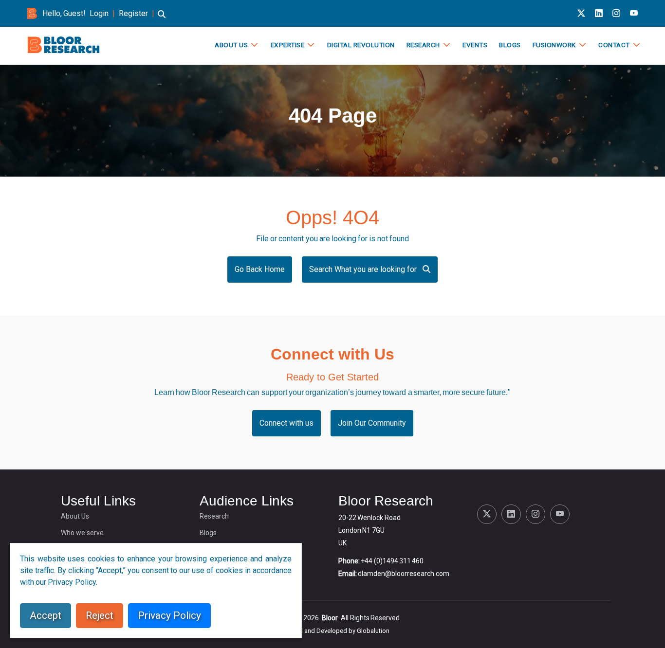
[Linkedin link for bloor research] (599, 13)
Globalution (373, 630)
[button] (162, 18)
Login (99, 13)
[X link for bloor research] (581, 13)
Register (133, 13)
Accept (45, 615)
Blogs (510, 45)
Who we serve (82, 532)
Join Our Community (372, 423)
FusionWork (554, 45)
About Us (231, 45)
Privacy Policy (169, 615)
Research (423, 45)
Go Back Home (260, 269)
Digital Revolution (361, 45)
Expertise (288, 45)
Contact (614, 45)
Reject (99, 615)
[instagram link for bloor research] (616, 13)
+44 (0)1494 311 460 (392, 561)
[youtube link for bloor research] (634, 13)
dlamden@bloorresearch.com (403, 573)
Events (474, 45)
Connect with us (286, 423)
